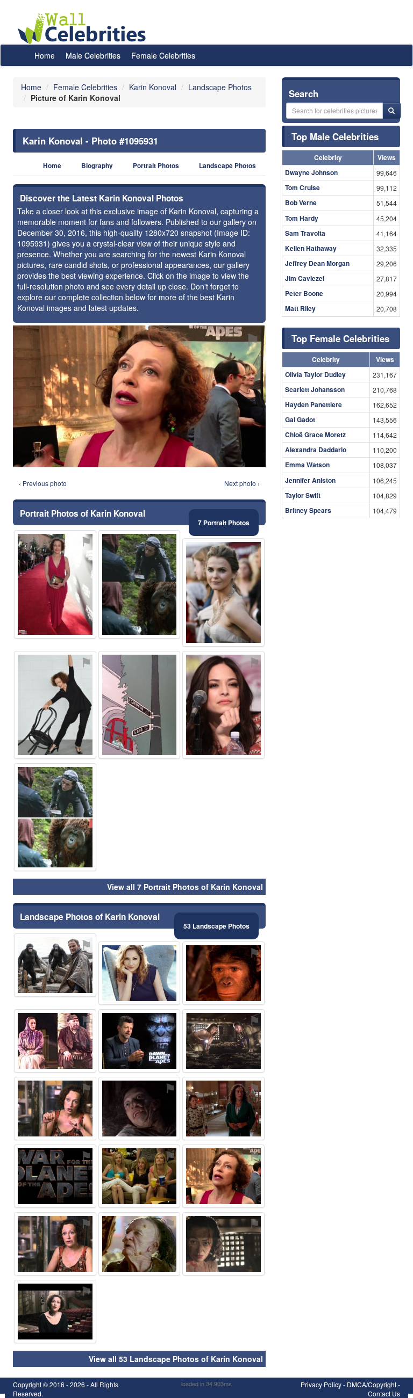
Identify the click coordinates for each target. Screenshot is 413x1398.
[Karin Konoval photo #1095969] (223, 1041)
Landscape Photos (227, 165)
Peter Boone (304, 293)
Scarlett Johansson (315, 389)
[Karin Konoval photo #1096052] (139, 1041)
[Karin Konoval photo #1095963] (55, 705)
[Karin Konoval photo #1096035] (139, 705)
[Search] (391, 111)
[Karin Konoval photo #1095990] (55, 817)
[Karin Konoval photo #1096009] (55, 1311)
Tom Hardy (301, 218)
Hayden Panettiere (313, 404)
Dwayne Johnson (311, 172)
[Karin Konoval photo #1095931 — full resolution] (139, 396)
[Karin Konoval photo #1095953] (223, 1108)
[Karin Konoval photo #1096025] (55, 1176)
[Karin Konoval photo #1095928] (55, 1108)
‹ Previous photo (43, 483)
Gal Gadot (300, 419)
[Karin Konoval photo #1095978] (223, 973)
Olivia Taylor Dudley (315, 374)
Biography (97, 165)
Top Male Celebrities (335, 136)
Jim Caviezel (304, 278)
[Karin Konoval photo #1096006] (55, 965)
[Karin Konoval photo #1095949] (223, 705)
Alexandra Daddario (315, 449)
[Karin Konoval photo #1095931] (223, 1176)
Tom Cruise (302, 187)
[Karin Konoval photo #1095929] (55, 584)
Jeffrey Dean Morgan (317, 263)
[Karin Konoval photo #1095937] (139, 1244)
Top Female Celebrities (340, 338)
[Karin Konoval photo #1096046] (223, 592)
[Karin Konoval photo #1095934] (55, 1244)
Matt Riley (300, 308)
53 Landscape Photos (216, 926)
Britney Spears (308, 510)
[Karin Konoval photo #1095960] (223, 1244)
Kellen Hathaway (311, 248)
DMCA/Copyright (371, 1384)
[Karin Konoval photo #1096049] (55, 1041)
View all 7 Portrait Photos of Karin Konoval (185, 886)
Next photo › (242, 483)
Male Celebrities (93, 55)
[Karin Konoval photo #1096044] (139, 973)
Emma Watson (307, 464)
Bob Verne (301, 202)
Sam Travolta (305, 233)
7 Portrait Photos (224, 522)
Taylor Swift (303, 495)
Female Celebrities (163, 55)
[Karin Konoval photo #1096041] (139, 1176)
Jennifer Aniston (310, 480)
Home (44, 55)
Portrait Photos (156, 165)
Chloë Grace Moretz (315, 434)
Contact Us (384, 1393)
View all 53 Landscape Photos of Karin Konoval (176, 1358)
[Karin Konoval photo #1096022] (139, 584)
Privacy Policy (321, 1384)
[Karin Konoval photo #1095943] (139, 1108)
